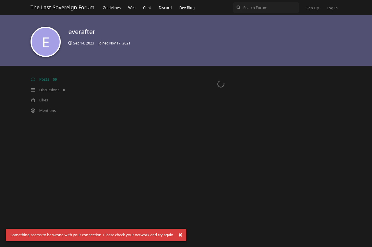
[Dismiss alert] (180, 235)
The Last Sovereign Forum (62, 7)
